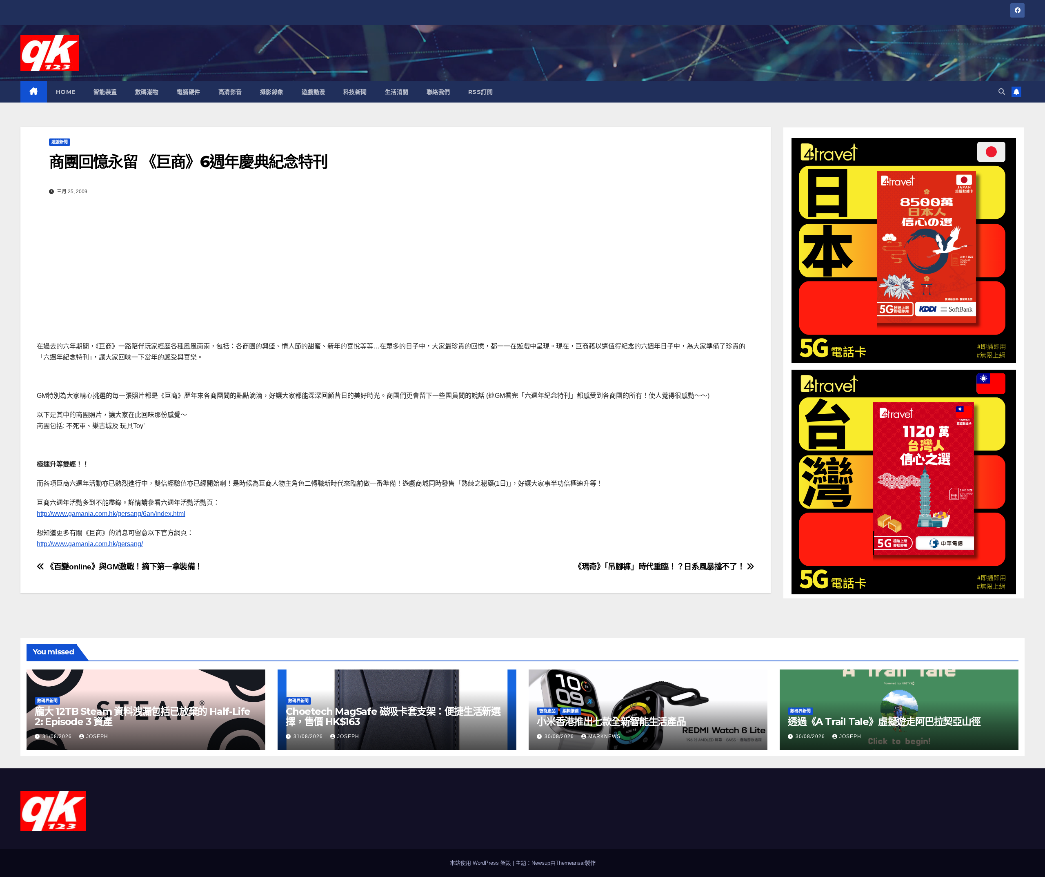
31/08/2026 (57, 736)
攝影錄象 (272, 92)
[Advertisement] (395, 271)
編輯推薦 (571, 711)
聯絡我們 (438, 92)
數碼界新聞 (47, 700)
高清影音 (230, 92)
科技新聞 (355, 92)
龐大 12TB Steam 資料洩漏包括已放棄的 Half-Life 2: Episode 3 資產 (142, 716)
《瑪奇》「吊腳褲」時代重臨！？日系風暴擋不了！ (660, 566)
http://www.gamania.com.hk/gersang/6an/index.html (111, 513)
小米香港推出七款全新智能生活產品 (611, 721)
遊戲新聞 (59, 142)
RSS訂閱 (480, 92)
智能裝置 (105, 92)
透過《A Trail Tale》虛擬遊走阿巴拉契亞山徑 (884, 721)
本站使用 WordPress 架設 (481, 863)
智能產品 (547, 711)
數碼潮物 (147, 92)
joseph (97, 736)
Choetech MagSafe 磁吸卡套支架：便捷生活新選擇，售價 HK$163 (393, 716)
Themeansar (570, 863)
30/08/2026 (560, 736)
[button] (1001, 91)
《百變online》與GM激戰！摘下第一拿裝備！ (123, 566)
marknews (604, 736)
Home (66, 92)
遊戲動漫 (313, 92)
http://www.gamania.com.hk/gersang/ (90, 543)
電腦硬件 (188, 92)
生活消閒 (397, 92)
